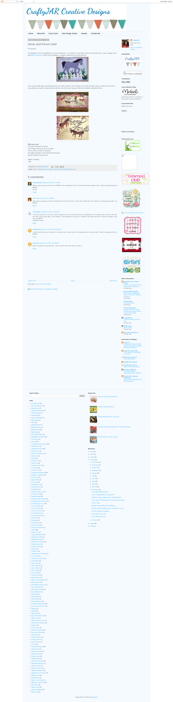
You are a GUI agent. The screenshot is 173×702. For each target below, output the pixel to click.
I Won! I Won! (96, 503)
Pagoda (33, 608)
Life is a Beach (36, 565)
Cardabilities (128, 318)
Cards (35, 169)
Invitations (34, 551)
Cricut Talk (34, 468)
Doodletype (34, 489)
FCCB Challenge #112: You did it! (108, 416)
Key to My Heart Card (98, 516)
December (95, 462)
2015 (92, 451)
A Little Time (37, 229)
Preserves (34, 634)
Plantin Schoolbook (37, 630)
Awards (84, 33)
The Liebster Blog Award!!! (100, 492)
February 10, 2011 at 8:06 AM (51, 229)
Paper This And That (131, 351)
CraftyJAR (135, 40)
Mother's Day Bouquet (38, 580)
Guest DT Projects (37, 527)
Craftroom (34, 463)
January (94, 520)
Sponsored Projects (37, 661)
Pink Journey (35, 627)
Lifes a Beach (35, 568)
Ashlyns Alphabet (36, 417)
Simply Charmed (36, 651)
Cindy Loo (34, 456)
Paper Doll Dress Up (70, 169)
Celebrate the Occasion (38, 444)
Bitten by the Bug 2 (37, 55)
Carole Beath (37, 182)
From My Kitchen (36, 515)
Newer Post (32, 281)
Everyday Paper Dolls (38, 499)
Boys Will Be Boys (37, 434)
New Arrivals (35, 599)
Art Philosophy (35, 413)
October (94, 467)
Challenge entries (42, 169)
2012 (92, 457)
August (94, 473)
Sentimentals (35, 649)
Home (30, 33)
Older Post (113, 281)
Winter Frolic (35, 687)
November (95, 465)
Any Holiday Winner (129, 359)
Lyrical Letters (35, 575)
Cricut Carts (53, 33)
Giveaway (34, 520)
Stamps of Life (35, 666)
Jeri (34, 198)
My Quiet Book (36, 592)
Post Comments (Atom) (44, 284)
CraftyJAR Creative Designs (68, 11)
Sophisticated (35, 658)
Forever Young (36, 508)
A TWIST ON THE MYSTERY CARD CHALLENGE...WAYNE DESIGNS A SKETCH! (132, 345)
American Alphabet (37, 410)
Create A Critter (52, 169)
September (95, 470)
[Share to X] (59, 167)
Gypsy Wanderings (37, 534)
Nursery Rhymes (36, 601)
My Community (36, 587)
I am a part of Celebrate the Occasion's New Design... (109, 500)
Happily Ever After (37, 537)
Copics (33, 458)
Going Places (35, 522)
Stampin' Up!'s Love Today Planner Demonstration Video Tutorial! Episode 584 (132, 311)
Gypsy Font (35, 532)
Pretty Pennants (36, 637)
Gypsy (33, 530)
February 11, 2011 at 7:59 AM (49, 243)
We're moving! (128, 327)
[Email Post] (52, 166)
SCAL (33, 644)
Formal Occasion (36, 510)
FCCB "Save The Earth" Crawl (107, 437)
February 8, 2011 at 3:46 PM (45, 198)
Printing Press (35, 639)
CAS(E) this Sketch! (130, 362)
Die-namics (34, 477)
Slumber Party (35, 654)
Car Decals (34, 439)
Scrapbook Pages (36, 646)
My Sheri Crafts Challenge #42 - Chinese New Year (114, 427)
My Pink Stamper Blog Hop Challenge (103, 505)
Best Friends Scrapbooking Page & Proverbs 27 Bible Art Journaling (132, 294)
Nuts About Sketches (131, 332)
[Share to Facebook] (61, 167)
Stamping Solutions (37, 663)
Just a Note (34, 556)
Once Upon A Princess (38, 606)
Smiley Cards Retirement (106, 406)
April (93, 484)
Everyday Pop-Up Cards (39, 501)
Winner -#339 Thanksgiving (131, 366)
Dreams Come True (37, 491)
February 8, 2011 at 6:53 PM (50, 212)
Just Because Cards (37, 558)
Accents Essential (36, 406)
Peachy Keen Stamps (38, 623)
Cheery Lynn (35, 451)
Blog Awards (35, 429)
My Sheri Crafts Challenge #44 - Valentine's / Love (107, 508)
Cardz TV (127, 342)
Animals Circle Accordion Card (107, 396)
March (94, 487)
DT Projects (35, 494)
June (93, 478)
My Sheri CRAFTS (130, 369)
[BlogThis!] (57, 167)
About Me (41, 33)
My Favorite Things (37, 589)
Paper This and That (37, 620)
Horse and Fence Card (99, 514)
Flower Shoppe (36, 506)
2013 (92, 454)
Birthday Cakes (36, 427)
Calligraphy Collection (38, 437)
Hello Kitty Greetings (37, 541)
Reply (34, 192)
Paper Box (34, 613)
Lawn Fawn (35, 563)
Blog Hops (34, 432)
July (93, 476)
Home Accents (35, 546)
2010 (92, 523)
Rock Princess (35, 642)
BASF (33, 422)
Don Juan (34, 482)
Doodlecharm (35, 484)
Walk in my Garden (37, 680)
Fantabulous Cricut (130, 365)
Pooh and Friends (37, 632)
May (93, 481)
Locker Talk (34, 573)
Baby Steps (34, 420)
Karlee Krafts (128, 301)
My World (60, 169)
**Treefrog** (36, 212)
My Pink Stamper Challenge (100, 511)
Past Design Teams (69, 33)
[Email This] (56, 167)
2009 (92, 526)
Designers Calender (37, 475)
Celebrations (35, 446)
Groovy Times (35, 525)
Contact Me (95, 33)
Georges (34, 518)
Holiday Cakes (35, 544)
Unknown (36, 243)
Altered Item (35, 408)
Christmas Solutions (37, 453)
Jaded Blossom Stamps (38, 553)
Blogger (95, 697)
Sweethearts (35, 677)
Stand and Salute (36, 668)
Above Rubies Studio (131, 291)
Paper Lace (35, 618)
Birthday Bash (35, 425)
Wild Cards (34, 685)
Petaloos (34, 625)
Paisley (33, 611)
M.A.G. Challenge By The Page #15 (103, 494)
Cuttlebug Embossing (38, 472)
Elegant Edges (35, 496)
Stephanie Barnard (37, 670)
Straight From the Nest (38, 673)
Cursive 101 (35, 470)
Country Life (35, 460)
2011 (92, 460)
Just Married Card (129, 303)
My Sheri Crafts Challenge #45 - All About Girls (106, 497)
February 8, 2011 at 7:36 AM (51, 182)
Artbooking (34, 415)
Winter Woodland (36, 689)
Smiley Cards (35, 656)
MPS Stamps (35, 582)
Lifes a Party (35, 570)
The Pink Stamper (130, 308)
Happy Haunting (36, 539)
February (95, 489)
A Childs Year (35, 403)
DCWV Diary (128, 326)
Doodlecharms (35, 487)
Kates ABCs (35, 561)
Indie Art (33, 549)
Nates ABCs (35, 596)
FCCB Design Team (37, 503)
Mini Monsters (35, 577)
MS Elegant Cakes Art (38, 584)
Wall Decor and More (38, 682)
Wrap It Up (34, 692)
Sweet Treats (35, 675)
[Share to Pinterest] (63, 167)
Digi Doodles (35, 480)
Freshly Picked (36, 513)
